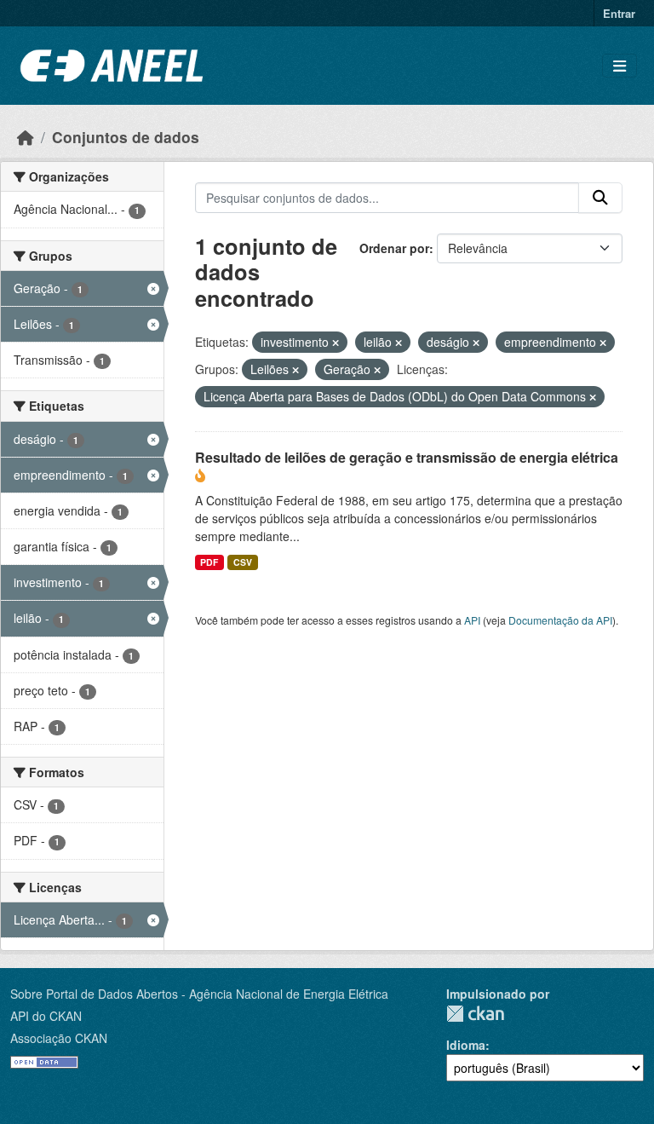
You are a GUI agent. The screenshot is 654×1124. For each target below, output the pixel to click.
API (472, 620)
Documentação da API (560, 620)
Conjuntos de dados (125, 136)
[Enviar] (600, 197)
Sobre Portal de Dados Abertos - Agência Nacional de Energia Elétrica (199, 993)
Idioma (465, 1044)
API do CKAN (46, 1015)
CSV (242, 562)
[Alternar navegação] (619, 66)
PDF (209, 562)
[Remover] (335, 342)
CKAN (475, 1014)
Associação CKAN (58, 1037)
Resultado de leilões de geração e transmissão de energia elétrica (406, 457)
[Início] (25, 136)
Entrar (619, 13)
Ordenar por (394, 248)
